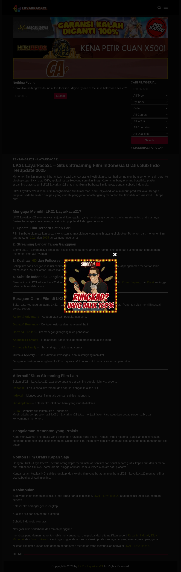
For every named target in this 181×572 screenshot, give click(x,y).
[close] (115, 254)
